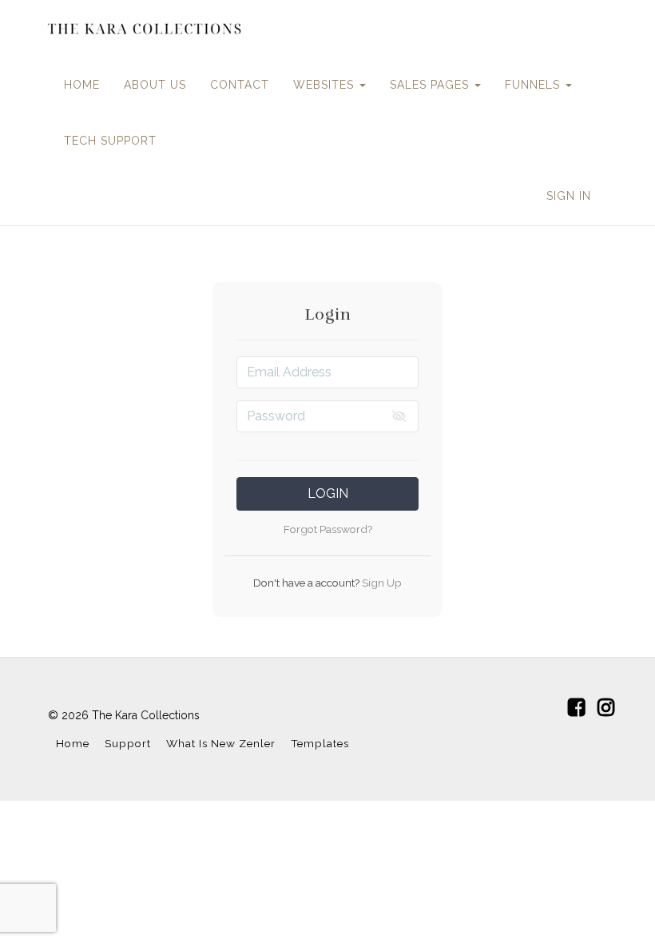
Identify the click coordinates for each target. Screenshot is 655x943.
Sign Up (380, 582)
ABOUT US (155, 84)
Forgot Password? (328, 529)
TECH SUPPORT (110, 140)
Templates (320, 743)
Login (328, 493)
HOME (82, 84)
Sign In (568, 195)
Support (128, 743)
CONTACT (239, 84)
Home (72, 743)
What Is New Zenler (221, 743)
